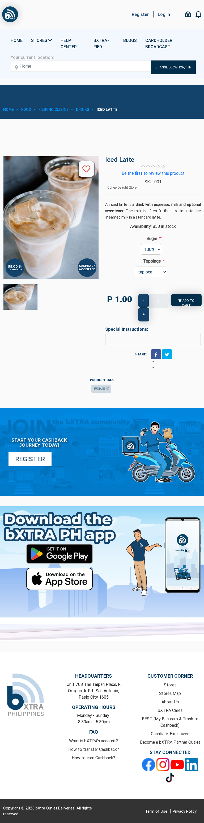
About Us (170, 701)
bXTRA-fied (101, 43)
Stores (170, 684)
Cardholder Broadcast (158, 43)
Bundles (101, 388)
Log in (164, 14)
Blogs (130, 40)
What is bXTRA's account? (93, 740)
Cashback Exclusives (170, 733)
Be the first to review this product (153, 173)
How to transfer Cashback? (93, 749)
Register (140, 14)
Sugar (152, 238)
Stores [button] (39, 40)
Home (17, 40)
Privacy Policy (185, 811)
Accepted (87, 269)
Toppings (152, 261)
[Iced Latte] (20, 297)
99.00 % (15, 266)
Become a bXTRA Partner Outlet (170, 742)
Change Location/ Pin (173, 67)
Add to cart (188, 302)
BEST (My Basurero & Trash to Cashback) (170, 722)
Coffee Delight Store (122, 187)
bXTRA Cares (170, 710)
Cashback (15, 269)
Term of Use (156, 811)
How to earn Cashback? (93, 757)
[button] (199, 14)
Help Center (69, 43)
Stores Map (170, 693)
